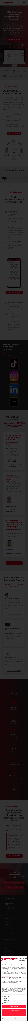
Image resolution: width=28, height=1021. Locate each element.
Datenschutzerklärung (6, 976)
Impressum (23, 1018)
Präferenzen (4, 1018)
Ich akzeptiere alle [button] (14, 1006)
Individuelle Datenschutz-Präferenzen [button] (14, 1014)
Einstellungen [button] (23, 978)
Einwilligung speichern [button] (14, 1010)
